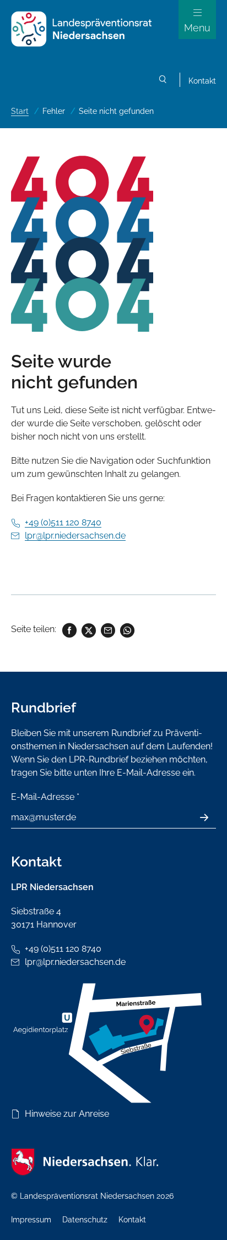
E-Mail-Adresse (45, 797)
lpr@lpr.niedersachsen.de (75, 535)
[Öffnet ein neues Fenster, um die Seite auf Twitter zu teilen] (88, 629)
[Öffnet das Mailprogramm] (107, 629)
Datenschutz (84, 1219)
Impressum (31, 1219)
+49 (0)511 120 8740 (63, 522)
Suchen (163, 81)
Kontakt (202, 80)
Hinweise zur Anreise (67, 1114)
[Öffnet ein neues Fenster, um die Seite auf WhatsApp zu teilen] (126, 629)
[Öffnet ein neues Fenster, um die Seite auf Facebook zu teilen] (68, 629)
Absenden (210, 817)
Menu (197, 28)
